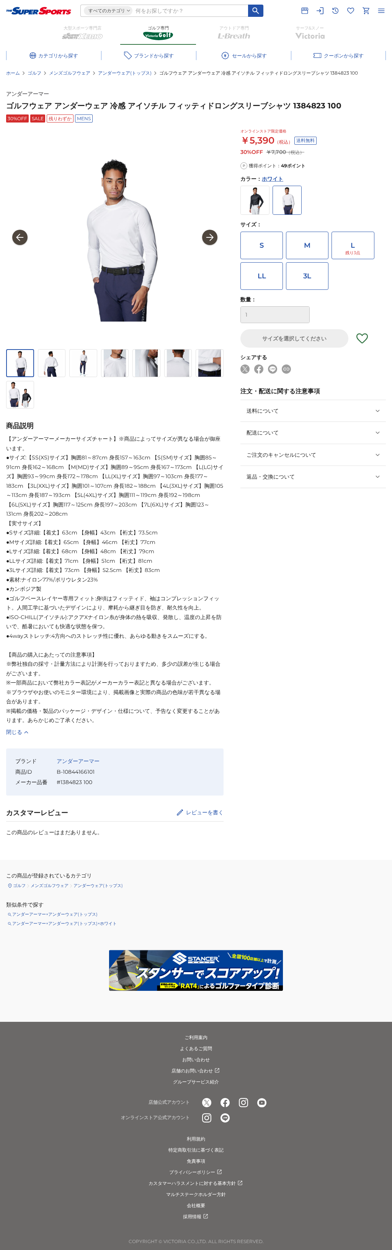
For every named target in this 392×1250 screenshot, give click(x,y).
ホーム (13, 73)
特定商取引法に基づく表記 (196, 1150)
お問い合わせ (196, 1059)
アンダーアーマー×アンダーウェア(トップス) (55, 914)
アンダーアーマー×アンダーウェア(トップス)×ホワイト (64, 923)
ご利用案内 (196, 1037)
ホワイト (272, 178)
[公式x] (206, 1102)
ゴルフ (34, 73)
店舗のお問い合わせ (192, 1071)
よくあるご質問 (196, 1048)
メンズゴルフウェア (69, 73)
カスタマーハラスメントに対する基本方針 (192, 1183)
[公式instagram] (243, 1102)
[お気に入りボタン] (362, 338)
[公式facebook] (225, 1102)
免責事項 (196, 1161)
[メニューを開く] (381, 11)
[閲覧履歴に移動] (335, 11)
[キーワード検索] (255, 11)
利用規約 (196, 1139)
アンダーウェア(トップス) (125, 73)
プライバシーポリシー (192, 1172)
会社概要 (196, 1205)
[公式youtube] (261, 1102)
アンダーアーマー (27, 93)
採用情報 (192, 1216)
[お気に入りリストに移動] (350, 10)
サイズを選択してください (294, 338)
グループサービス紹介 (196, 1082)
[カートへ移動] (366, 10)
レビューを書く (205, 812)
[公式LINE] (225, 1118)
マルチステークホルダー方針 (196, 1194)
